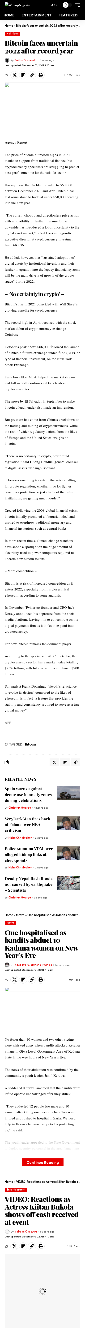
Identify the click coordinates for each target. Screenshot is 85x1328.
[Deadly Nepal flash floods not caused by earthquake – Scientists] (68, 883)
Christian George (19, 807)
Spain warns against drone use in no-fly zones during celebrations (28, 794)
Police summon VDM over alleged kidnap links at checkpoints (29, 854)
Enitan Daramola (25, 60)
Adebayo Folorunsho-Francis (33, 965)
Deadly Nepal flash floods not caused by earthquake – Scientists (28, 884)
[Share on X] (14, 75)
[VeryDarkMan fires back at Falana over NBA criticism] (68, 823)
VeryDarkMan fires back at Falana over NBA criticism (27, 824)
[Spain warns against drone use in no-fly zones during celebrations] (68, 793)
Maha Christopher (20, 837)
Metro (20, 915)
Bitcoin (30, 744)
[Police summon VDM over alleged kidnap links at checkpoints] (68, 853)
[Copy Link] (32, 75)
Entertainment (16, 1189)
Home (9, 25)
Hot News (13, 33)
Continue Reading (42, 1162)
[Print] (41, 75)
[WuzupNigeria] (17, 5)
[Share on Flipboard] (23, 75)
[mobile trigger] (76, 5)
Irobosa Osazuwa (26, 1231)
